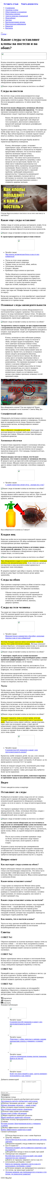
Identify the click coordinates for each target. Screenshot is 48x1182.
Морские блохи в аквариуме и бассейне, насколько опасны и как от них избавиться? (24, 637)
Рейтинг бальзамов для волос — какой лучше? (18, 1105)
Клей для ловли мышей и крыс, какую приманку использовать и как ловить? (28, 1075)
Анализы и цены (11, 10)
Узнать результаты (29, 4)
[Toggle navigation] (2, 32)
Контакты (9, 28)
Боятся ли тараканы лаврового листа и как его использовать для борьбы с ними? (23, 1165)
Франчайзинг (10, 18)
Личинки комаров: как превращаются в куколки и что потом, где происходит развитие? (26, 1173)
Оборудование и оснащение (16, 12)
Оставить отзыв (11, 4)
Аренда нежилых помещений (16, 16)
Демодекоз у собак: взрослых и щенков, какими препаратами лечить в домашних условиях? (28, 1040)
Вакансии (9, 26)
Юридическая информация (15, 24)
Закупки (8, 20)
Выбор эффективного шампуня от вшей (16, 1130)
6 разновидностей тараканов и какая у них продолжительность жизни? (21, 751)
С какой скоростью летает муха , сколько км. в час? (24, 485)
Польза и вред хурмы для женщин (14, 1113)
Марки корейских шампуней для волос (16, 1117)
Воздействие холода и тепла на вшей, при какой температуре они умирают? (23, 1157)
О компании (10, 8)
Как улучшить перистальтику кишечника (16, 1109)
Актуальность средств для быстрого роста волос (19, 1101)
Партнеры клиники (12, 14)
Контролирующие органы (15, 22)
